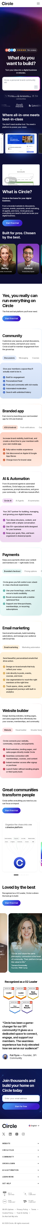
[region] (21, 174)
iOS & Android (10, 427)
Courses (35, 358)
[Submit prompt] (36, 87)
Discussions (9, 358)
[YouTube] (16, 1134)
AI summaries (33, 500)
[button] (10, 180)
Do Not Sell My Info (10, 1216)
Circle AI (7, 500)
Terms (33, 1209)
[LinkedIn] (10, 1134)
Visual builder (20, 730)
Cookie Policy (7, 1213)
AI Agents (20, 500)
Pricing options (30, 571)
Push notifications (27, 427)
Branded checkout (12, 571)
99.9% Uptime (8, 1209)
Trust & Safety (22, 1213)
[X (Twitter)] (3, 1134)
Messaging (23, 358)
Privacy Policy (22, 1209)
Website (7, 730)
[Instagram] (23, 1134)
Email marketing (11, 647)
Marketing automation (31, 647)
